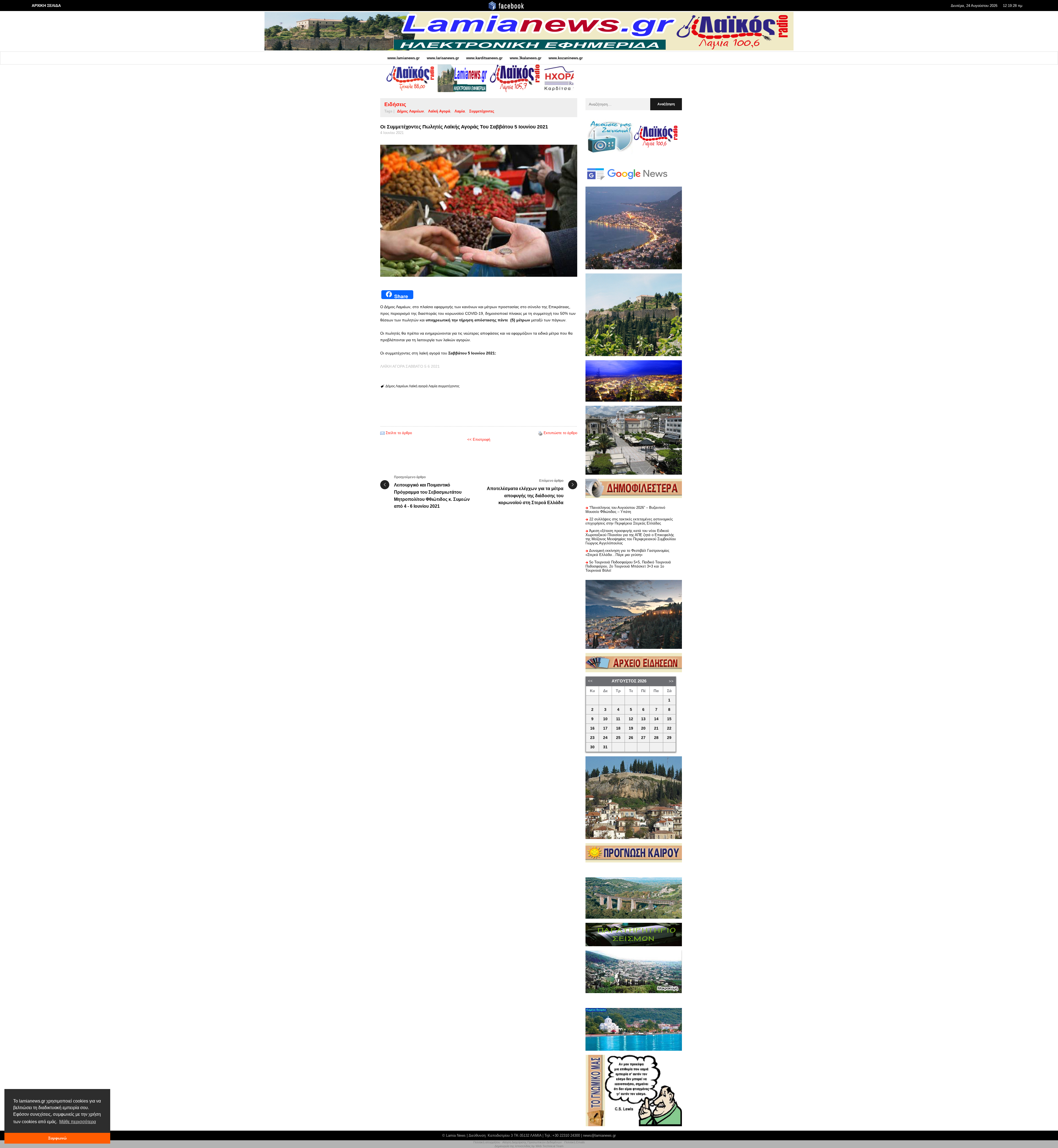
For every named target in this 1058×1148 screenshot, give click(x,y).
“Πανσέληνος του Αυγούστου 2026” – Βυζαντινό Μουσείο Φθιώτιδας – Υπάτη (625, 510)
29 (669, 738)
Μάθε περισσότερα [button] (77, 1121)
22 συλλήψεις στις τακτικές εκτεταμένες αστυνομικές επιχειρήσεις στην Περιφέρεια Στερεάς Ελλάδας (629, 521)
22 (669, 728)
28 (656, 738)
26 (631, 738)
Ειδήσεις (395, 104)
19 (631, 728)
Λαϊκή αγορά (439, 111)
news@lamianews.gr (599, 1135)
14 (656, 719)
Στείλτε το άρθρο (399, 433)
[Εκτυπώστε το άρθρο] (540, 433)
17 (605, 728)
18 (618, 728)
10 (605, 719)
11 (618, 719)
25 (618, 738)
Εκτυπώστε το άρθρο (560, 433)
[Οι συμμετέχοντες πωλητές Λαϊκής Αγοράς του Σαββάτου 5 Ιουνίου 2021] (478, 211)
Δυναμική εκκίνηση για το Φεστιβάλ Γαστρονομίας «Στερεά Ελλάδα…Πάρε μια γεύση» (627, 553)
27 (643, 738)
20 (643, 728)
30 (592, 747)
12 (631, 719)
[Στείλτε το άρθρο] (382, 433)
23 (592, 738)
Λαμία (460, 111)
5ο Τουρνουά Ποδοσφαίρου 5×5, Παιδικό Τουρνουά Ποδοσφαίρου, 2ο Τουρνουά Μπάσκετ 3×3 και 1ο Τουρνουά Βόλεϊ (628, 566)
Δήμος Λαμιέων (410, 111)
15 (669, 719)
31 (605, 747)
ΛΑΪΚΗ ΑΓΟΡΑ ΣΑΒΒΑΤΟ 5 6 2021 (410, 366)
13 (643, 719)
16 (592, 728)
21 (656, 728)
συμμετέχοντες (481, 111)
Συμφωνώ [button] (57, 1138)
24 (605, 738)
